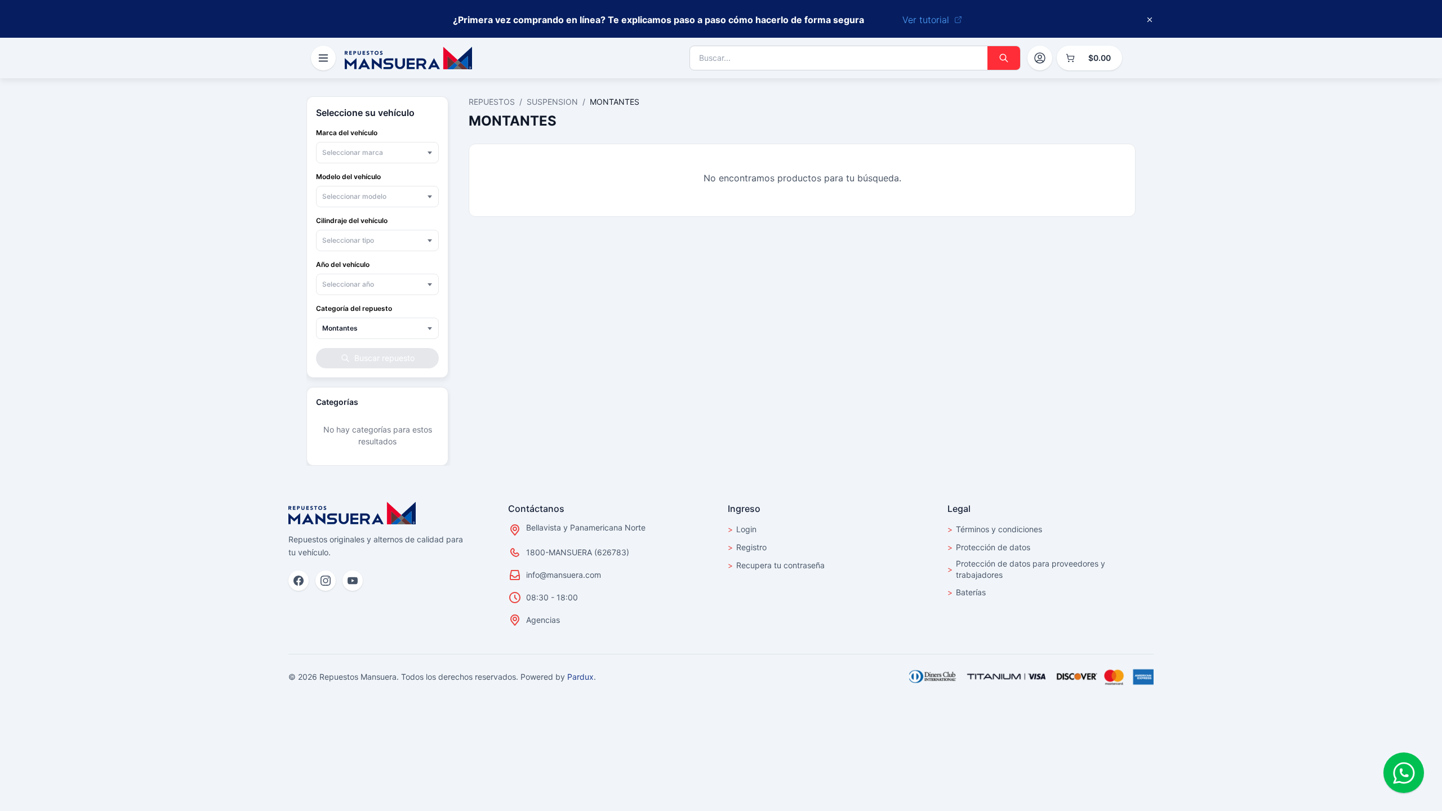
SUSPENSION (552, 101)
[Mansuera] (408, 58)
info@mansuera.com (563, 575)
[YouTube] (352, 581)
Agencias (543, 620)
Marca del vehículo (346, 132)
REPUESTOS (492, 101)
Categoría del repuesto (354, 308)
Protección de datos (988, 547)
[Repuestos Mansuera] (352, 513)
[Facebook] (298, 581)
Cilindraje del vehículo (352, 220)
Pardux (580, 676)
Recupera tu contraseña (776, 565)
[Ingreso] (1039, 58)
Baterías (966, 592)
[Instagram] (325, 581)
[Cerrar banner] (1150, 20)
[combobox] (377, 152)
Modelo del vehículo (348, 176)
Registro (747, 547)
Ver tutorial (925, 19)
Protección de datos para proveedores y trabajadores (1026, 569)
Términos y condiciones (994, 529)
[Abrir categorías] (323, 58)
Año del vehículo (343, 264)
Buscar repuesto (384, 358)
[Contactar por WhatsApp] (1403, 772)
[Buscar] (1003, 58)
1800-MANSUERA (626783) (577, 552)
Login (742, 529)
